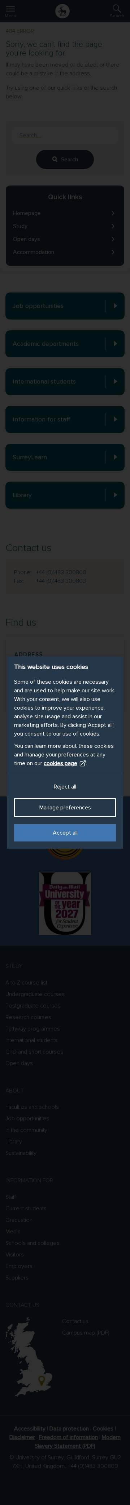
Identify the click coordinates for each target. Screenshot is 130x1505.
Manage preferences (65, 807)
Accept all (65, 832)
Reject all (65, 786)
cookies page (60, 763)
